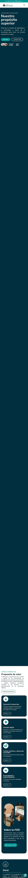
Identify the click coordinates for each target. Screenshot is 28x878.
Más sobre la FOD (10, 845)
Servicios (5, 39)
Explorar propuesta (8, 691)
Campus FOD (17, 39)
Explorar (6, 713)
